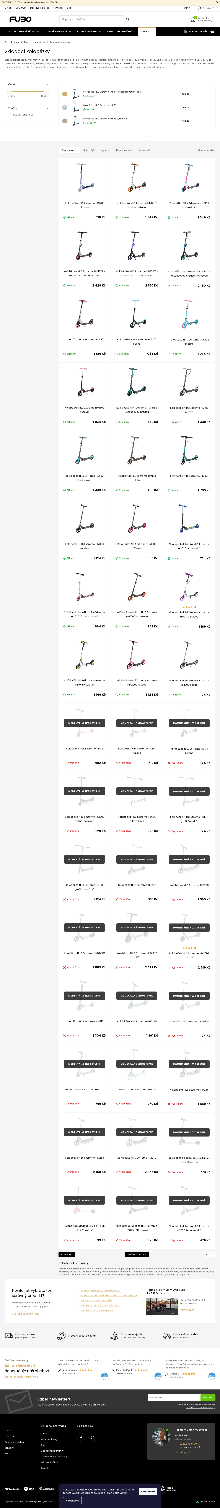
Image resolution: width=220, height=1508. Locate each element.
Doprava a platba (39, 7)
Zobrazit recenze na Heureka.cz (22, 1376)
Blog (69, 7)
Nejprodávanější (124, 150)
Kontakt (45, 1468)
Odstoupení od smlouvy (54, 1456)
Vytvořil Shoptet (207, 1501)
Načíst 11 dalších (137, 1254)
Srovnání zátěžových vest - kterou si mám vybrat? (109, 1295)
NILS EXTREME (22, 114)
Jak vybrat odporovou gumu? (97, 1310)
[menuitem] (23, 31)
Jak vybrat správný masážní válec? (100, 1305)
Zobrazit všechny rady (25, 1314)
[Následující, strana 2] (206, 1254)
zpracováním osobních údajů (200, 1407)
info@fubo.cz (188, 1452)
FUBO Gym (20, 7)
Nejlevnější (89, 150)
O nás (8, 7)
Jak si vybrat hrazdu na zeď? (96, 1300)
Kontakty (58, 7)
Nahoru (68, 1254)
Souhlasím (148, 1491)
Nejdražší (105, 150)
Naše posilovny (49, 1439)
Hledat (127, 19)
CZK (186, 8)
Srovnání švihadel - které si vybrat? (100, 1290)
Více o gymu (187, 1309)
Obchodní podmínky (52, 1450)
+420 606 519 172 (189, 1444)
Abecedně (144, 150)
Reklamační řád (49, 1462)
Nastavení (72, 1500)
